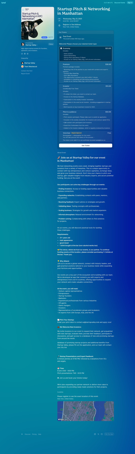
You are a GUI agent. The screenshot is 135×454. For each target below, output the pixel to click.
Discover (27, 434)
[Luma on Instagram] (95, 434)
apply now (107, 322)
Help (39, 434)
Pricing (34, 434)
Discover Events (119, 2)
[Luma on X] (98, 434)
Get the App (109, 434)
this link (64, 347)
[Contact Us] (101, 434)
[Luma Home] (4, 2)
